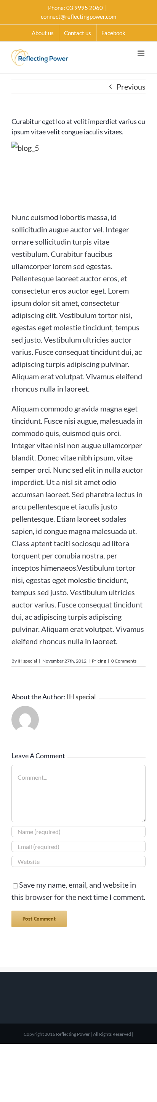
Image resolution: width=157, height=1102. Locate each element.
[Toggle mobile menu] (142, 53)
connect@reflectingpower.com (78, 16)
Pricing (99, 661)
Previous (131, 86)
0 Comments (123, 661)
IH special (27, 661)
